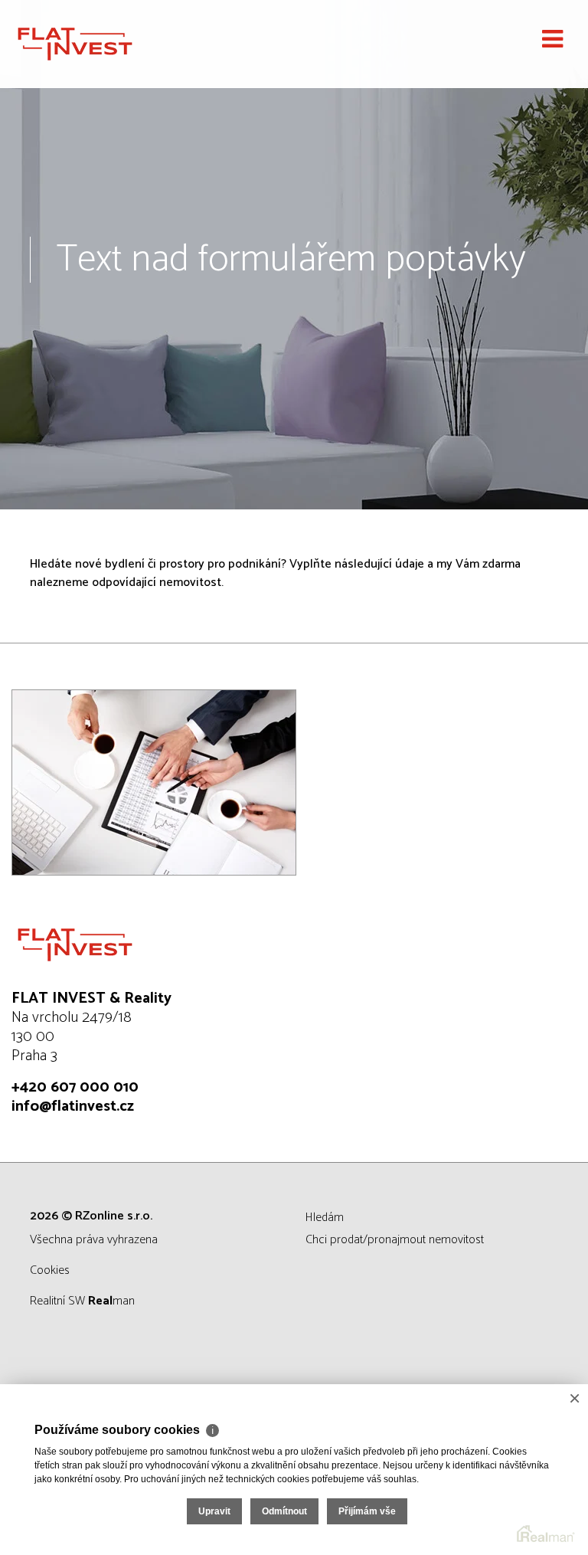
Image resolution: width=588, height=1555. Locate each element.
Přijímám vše (367, 1511)
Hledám (324, 1217)
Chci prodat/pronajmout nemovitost (394, 1239)
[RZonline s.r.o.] (88, 44)
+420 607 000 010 (75, 1087)
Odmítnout (284, 1511)
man (111, 1301)
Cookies (50, 1270)
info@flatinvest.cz (72, 1106)
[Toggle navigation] (552, 40)
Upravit (214, 1511)
